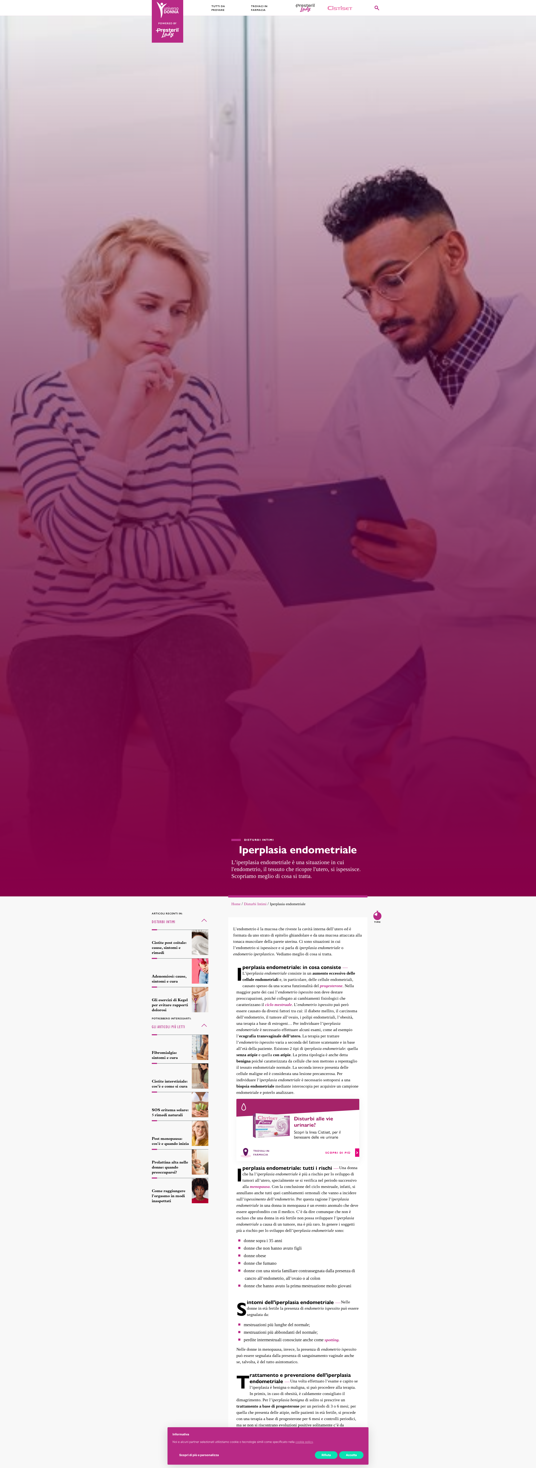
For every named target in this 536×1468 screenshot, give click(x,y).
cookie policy (304, 1442)
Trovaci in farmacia (259, 8)
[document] (268, 1441)
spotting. (332, 1339)
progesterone (331, 985)
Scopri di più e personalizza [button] (199, 1455)
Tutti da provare (218, 8)
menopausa (260, 1186)
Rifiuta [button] (326, 1455)
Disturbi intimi (255, 904)
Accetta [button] (351, 1455)
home (236, 904)
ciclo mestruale (278, 1004)
